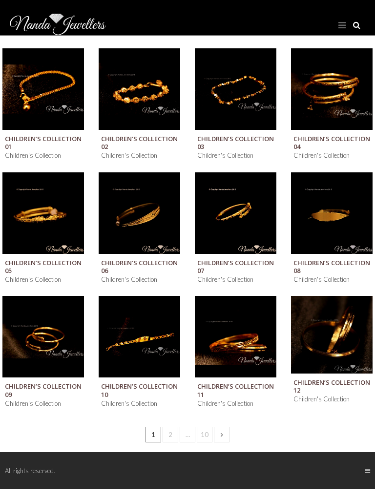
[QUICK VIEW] (43, 89)
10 (204, 434)
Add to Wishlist (71, 60)
